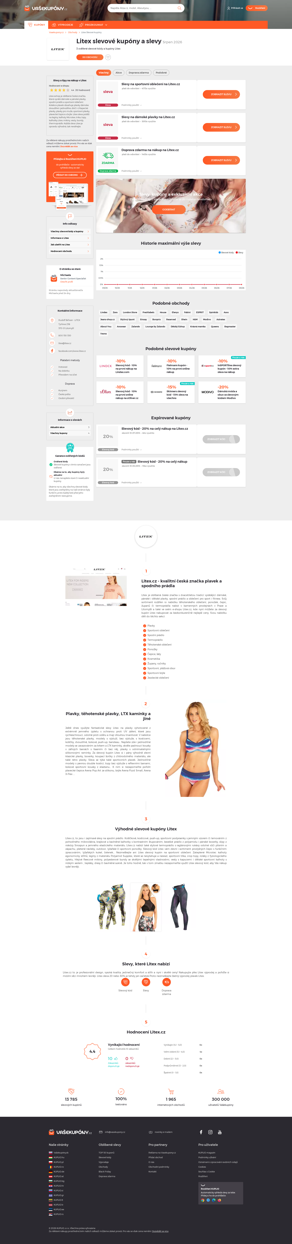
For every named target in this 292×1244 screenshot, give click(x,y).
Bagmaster (230, 326)
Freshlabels (148, 312)
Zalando (135, 326)
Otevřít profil (66, 281)
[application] (171, 270)
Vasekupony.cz (56, 32)
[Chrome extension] (203, 1200)
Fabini (187, 312)
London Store (130, 312)
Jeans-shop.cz (107, 319)
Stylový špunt (127, 319)
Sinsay (143, 319)
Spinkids (213, 312)
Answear (121, 326)
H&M (195, 319)
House (163, 312)
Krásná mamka (197, 326)
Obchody (72, 32)
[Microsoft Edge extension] (214, 1200)
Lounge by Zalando (155, 326)
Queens (215, 326)
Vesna (103, 333)
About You (105, 326)
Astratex (220, 319)
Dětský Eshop (178, 326)
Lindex (103, 312)
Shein (184, 319)
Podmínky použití (130, 105)
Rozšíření (203, 1176)
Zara (115, 312)
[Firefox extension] (220, 1200)
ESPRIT (200, 312)
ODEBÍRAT (168, 209)
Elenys (175, 312)
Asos (226, 312)
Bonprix (156, 319)
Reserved (171, 319)
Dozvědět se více (69, 146)
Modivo (207, 319)
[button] (226, 252)
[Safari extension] (208, 1200)
